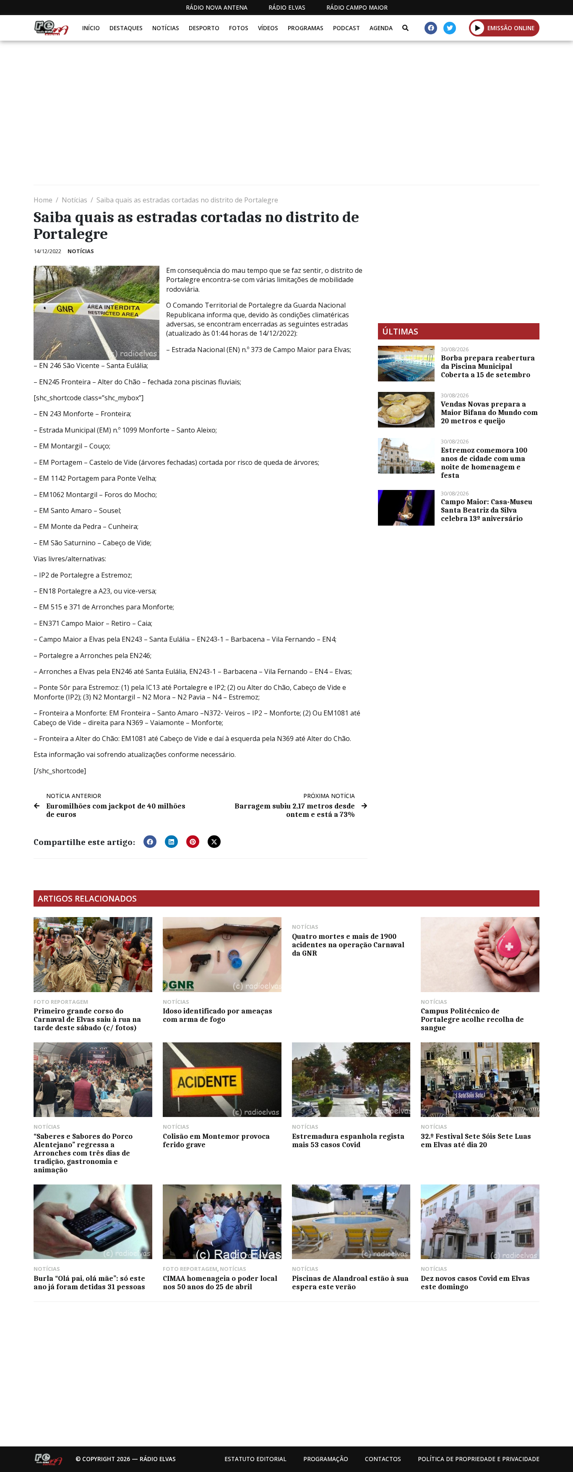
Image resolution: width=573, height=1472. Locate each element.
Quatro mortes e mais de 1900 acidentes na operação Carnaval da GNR (348, 944)
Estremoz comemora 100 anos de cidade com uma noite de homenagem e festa (484, 462)
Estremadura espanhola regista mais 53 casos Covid (348, 1140)
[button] (477, 27)
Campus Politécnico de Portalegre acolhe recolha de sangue (472, 1019)
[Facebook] (431, 28)
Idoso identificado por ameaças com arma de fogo (217, 1015)
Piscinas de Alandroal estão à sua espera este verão (350, 1282)
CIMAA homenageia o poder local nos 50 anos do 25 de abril (220, 1282)
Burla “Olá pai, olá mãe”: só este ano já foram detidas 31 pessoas (89, 1282)
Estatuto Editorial (255, 1459)
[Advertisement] (285, 116)
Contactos (383, 1459)
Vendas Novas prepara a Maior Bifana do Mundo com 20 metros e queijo (489, 412)
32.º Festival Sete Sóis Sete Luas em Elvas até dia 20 (476, 1140)
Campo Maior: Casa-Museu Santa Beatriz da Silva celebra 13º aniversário (486, 510)
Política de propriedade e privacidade (478, 1459)
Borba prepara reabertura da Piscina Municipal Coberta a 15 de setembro (488, 366)
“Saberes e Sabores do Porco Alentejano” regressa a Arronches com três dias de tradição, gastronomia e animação (83, 1153)
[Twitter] (449, 28)
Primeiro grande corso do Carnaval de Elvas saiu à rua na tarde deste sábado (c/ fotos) (87, 1019)
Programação (325, 1459)
